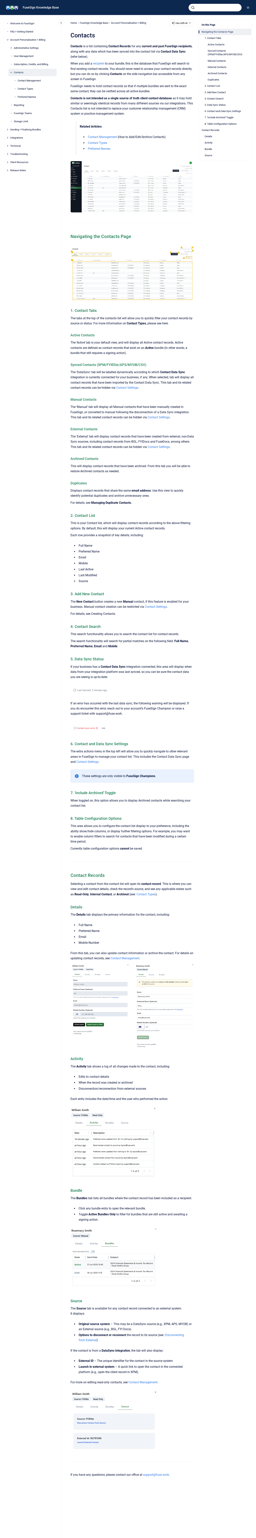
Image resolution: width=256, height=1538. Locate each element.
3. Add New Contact (215, 92)
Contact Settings (127, 387)
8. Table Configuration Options (221, 123)
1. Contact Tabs (213, 38)
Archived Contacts (217, 73)
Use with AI (181, 23)
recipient (98, 63)
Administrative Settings (26, 48)
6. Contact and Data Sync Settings (223, 111)
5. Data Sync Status (215, 104)
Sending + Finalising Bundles (25, 129)
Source (208, 155)
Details (208, 136)
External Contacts (217, 67)
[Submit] (193, 8)
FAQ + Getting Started (21, 31)
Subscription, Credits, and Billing (31, 64)
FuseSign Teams (23, 113)
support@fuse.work (156, 1475)
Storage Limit (21, 121)
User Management (24, 56)
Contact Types (25, 88)
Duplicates (213, 79)
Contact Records (210, 130)
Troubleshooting (19, 154)
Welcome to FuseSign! (22, 23)
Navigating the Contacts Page (217, 31)
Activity (208, 142)
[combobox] (215, 7)
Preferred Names (27, 96)
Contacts (18, 72)
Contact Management (29, 80)
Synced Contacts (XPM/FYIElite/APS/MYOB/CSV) (225, 52)
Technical (15, 145)
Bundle (208, 149)
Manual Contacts (217, 60)
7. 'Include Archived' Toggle (219, 117)
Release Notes (18, 170)
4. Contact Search (214, 98)
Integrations (16, 137)
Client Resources (19, 162)
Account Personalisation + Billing (27, 39)
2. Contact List (212, 85)
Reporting (19, 105)
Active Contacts (216, 44)
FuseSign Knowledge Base (41, 7)
